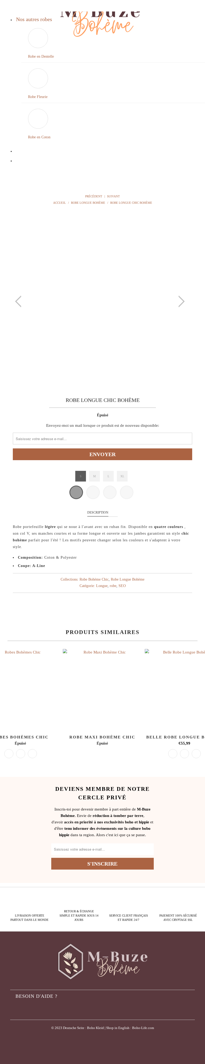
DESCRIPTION (97, 512)
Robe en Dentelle (41, 56)
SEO (122, 586)
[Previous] (20, 301)
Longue (102, 586)
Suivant (114, 196)
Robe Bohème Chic (94, 579)
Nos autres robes (34, 19)
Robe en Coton (39, 137)
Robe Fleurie (38, 97)
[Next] (180, 301)
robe (113, 586)
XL (122, 476)
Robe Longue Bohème (127, 579)
